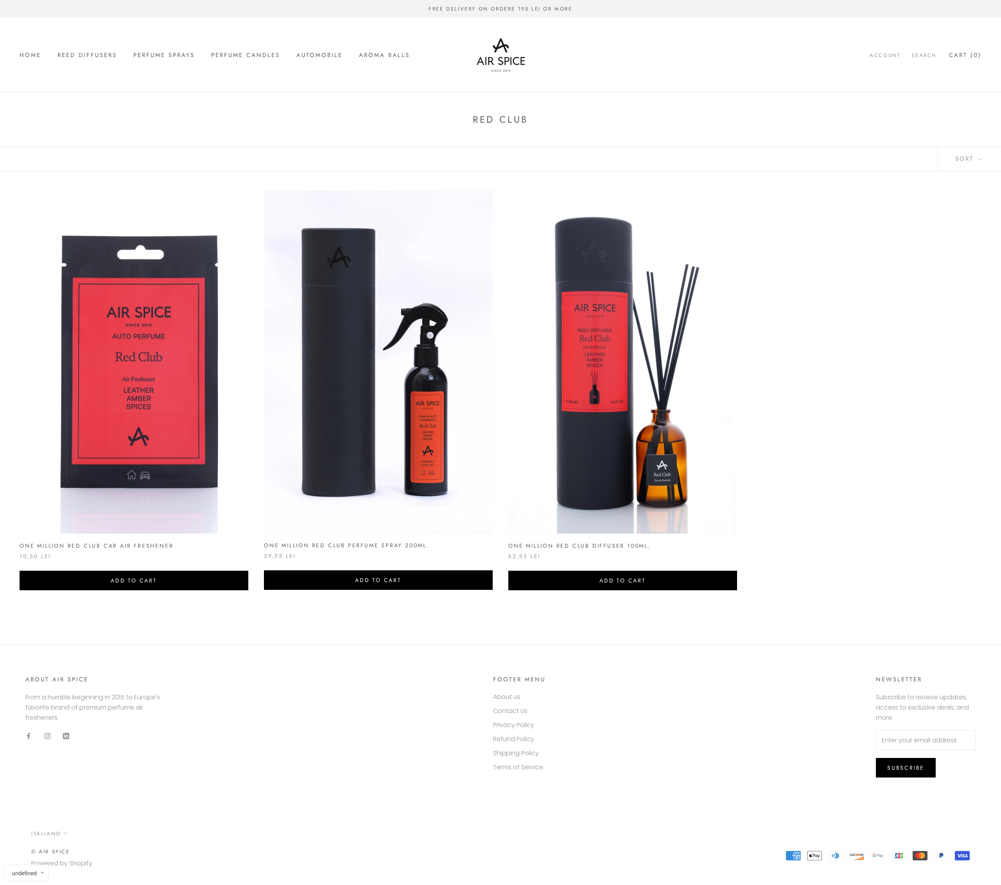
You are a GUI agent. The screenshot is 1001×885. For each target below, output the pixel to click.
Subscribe (905, 768)
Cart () (965, 55)
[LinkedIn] (66, 736)
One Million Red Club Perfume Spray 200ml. (346, 545)
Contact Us (510, 710)
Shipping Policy (516, 753)
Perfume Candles (245, 55)
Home (30, 55)
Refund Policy (513, 739)
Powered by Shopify (61, 863)
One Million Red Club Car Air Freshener (96, 546)
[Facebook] (28, 736)
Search (923, 55)
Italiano (46, 833)
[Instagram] (47, 736)
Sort (966, 158)
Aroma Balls (384, 55)
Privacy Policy (513, 724)
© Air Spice (50, 851)
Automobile (319, 55)
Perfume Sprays (164, 55)
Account (885, 55)
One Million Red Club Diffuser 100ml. (579, 546)
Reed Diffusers (87, 55)
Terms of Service (518, 767)
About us (506, 696)
